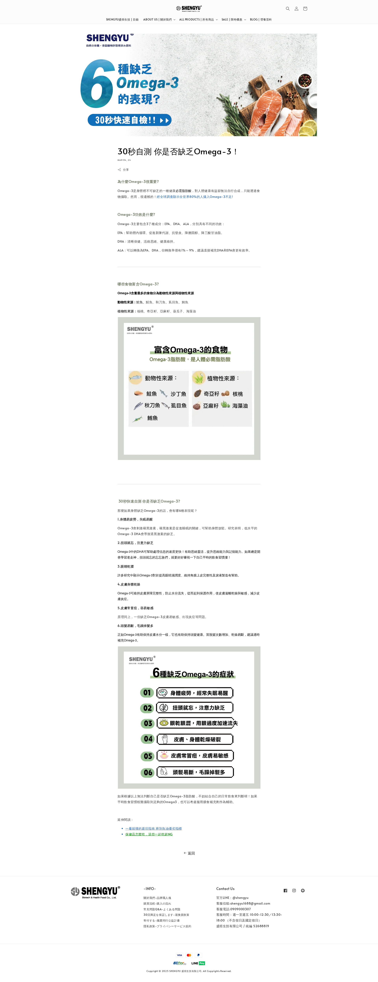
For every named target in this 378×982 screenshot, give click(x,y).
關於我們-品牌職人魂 (157, 898)
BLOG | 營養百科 (261, 19)
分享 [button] (126, 169)
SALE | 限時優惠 (232, 19)
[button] (288, 8)
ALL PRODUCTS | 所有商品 (196, 19)
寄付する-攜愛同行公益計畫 (162, 920)
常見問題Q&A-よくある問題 (162, 909)
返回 (191, 853)
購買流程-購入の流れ (157, 903)
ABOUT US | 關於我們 (157, 19)
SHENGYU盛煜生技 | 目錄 (122, 19)
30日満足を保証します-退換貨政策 (166, 915)
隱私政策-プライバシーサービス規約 (167, 926)
